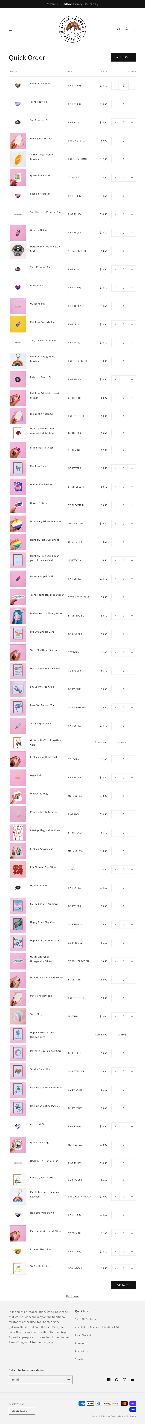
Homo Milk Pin (38, 230)
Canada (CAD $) (20, 1410)
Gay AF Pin (36, 775)
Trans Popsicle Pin (40, 723)
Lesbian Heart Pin (40, 193)
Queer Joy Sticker (40, 175)
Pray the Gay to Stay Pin (43, 812)
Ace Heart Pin (38, 1124)
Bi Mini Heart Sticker (41, 447)
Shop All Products (85, 1319)
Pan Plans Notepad (41, 995)
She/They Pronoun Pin (43, 340)
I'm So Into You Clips (42, 686)
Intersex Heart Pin (40, 1249)
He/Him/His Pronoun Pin (44, 1160)
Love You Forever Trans (43, 705)
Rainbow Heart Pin (40, 83)
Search (79, 1359)
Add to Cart (123, 57)
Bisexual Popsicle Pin (42, 576)
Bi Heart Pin (37, 285)
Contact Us (81, 1351)
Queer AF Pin (37, 303)
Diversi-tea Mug (39, 793)
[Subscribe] (68, 1380)
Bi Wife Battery (38, 503)
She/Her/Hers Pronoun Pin (45, 212)
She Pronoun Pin (40, 120)
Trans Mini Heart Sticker (43, 650)
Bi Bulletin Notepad (41, 413)
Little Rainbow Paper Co (108, 1416)
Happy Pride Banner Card (44, 940)
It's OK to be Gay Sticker (44, 867)
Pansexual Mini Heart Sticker (46, 1231)
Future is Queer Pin (41, 377)
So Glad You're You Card (44, 903)
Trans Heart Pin (39, 101)
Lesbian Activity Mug (41, 848)
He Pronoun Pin (39, 885)
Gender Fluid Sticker (42, 484)
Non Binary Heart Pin (42, 1212)
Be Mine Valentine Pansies (45, 1105)
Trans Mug (36, 1014)
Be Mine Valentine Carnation (46, 1087)
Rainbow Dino (38, 466)
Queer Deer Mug (39, 1142)
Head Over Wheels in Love (45, 668)
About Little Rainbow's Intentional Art (97, 1327)
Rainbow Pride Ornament (44, 539)
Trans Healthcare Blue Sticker (47, 594)
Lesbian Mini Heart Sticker (45, 757)
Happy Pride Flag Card (43, 922)
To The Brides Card (41, 1266)
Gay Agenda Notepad (42, 138)
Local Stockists (83, 1335)
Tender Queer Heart (41, 1069)
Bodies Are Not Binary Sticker (46, 613)
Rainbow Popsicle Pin (42, 322)
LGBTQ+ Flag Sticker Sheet (45, 830)
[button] (10, 29)
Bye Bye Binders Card (42, 631)
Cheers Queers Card (41, 1177)
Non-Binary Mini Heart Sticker (47, 977)
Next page (72, 1296)
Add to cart (124, 1285)
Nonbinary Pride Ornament (45, 521)
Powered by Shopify (127, 1416)
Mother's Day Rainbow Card (46, 1050)
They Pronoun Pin (40, 267)
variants (122, 742)
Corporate (81, 1343)
